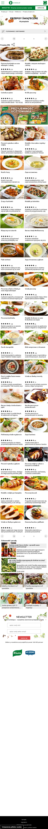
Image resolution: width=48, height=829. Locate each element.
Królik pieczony (30, 93)
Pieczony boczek (31, 493)
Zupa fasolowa (30, 435)
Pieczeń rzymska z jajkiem (10, 464)
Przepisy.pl (4, 12)
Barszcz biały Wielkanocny (34, 231)
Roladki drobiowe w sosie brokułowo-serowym (34, 319)
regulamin (24, 822)
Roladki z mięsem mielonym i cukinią (35, 64)
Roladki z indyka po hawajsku (11, 493)
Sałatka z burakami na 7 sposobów (10, 587)
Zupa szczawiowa (31, 172)
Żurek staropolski (7, 347)
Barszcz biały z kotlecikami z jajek (11, 406)
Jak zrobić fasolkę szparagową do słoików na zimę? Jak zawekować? (27, 561)
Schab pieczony (30, 289)
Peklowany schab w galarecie (11, 435)
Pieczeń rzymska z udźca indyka (10, 144)
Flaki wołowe (5, 260)
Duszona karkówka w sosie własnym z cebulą (10, 64)
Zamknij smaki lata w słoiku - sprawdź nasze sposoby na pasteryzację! (24, 546)
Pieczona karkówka (8, 318)
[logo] (14, 3)
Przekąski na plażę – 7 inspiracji (33, 606)
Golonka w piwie (7, 93)
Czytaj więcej (20, 556)
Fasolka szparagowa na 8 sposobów (34, 587)
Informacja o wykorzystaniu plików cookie (24, 827)
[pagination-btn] (46, 38)
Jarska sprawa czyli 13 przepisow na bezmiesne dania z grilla (10, 606)
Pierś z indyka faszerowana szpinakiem (10, 377)
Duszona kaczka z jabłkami (34, 522)
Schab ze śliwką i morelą (33, 376)
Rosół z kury (5, 172)
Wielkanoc (18, 12)
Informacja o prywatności (24, 825)
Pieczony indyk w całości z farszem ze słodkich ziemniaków (34, 464)
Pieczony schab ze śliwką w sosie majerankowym (10, 289)
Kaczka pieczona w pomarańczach (31, 406)
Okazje (11, 12)
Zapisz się (24, 638)
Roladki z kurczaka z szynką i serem (35, 144)
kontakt (24, 819)
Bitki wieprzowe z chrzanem (35, 347)
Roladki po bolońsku (32, 201)
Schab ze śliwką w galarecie (11, 522)
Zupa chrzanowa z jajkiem (34, 260)
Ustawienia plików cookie (12, 827)
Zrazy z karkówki (7, 201)
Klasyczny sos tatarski (8, 231)
